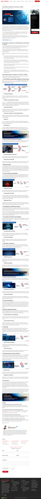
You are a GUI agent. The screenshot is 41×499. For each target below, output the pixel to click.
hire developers (21, 411)
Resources (33, 489)
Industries (18, 1)
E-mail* (17, 450)
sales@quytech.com (15, 490)
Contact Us (35, 490)
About (11, 1)
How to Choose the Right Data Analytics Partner (24, 441)
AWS (21, 234)
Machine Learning (14, 80)
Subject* (17, 455)
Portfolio (26, 1)
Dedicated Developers (34, 486)
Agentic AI (3, 121)
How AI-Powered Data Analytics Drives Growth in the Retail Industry (15, 441)
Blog (32, 1)
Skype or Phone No (5, 455)
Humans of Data (23, 354)
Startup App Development (35, 485)
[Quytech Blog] (5, 1)
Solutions (22, 1)
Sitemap (33, 490)
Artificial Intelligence (7, 80)
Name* (3, 450)
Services (14, 1)
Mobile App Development (35, 481)
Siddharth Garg (11, 8)
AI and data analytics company (11, 411)
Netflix (16, 50)
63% (12, 29)
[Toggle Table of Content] (10, 40)
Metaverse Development (35, 487)
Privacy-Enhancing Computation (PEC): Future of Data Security (6, 441)
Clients (30, 1)
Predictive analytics (5, 102)
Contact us (37, 1)
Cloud (14, 219)
